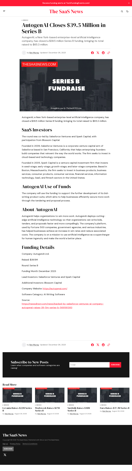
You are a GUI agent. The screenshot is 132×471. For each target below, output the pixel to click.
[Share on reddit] (103, 52)
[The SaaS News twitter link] (5, 455)
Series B (25, 20)
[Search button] (122, 11)
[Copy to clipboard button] (108, 52)
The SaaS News (53, 440)
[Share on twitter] (98, 52)
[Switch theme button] (127, 11)
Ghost (42, 440)
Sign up (5, 444)
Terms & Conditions (29, 444)
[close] (129, 3)
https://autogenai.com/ (55, 288)
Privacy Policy (15, 444)
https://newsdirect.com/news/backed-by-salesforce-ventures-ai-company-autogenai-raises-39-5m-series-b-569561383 (63, 305)
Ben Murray (34, 53)
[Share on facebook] (93, 52)
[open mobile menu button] (4, 11)
